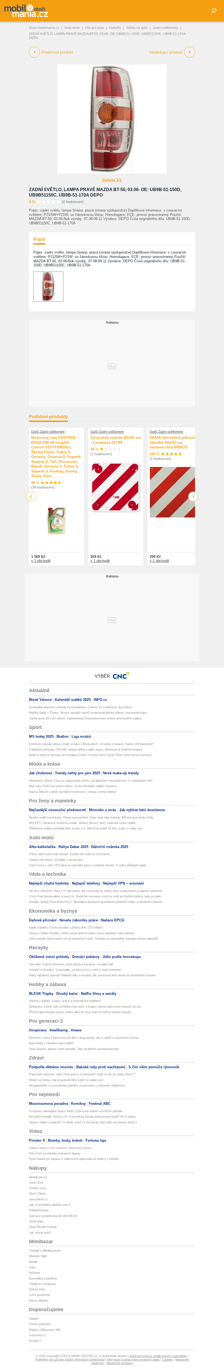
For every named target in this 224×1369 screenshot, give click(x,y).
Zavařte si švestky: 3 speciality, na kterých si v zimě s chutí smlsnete (75, 969)
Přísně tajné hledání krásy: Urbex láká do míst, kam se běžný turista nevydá (80, 1012)
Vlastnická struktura (119, 1363)
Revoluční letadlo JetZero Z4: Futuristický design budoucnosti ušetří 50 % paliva (82, 1116)
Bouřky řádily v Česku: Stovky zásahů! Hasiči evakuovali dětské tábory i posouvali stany (88, 712)
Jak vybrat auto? (40, 1232)
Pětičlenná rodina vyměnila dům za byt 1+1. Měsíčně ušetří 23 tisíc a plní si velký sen (85, 828)
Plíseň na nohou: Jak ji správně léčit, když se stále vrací (66, 1080)
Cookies (167, 1359)
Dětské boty (37, 1289)
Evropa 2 (35, 1340)
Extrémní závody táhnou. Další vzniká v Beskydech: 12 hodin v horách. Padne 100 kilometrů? (91, 744)
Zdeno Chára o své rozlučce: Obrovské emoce (60, 1148)
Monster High (38, 1256)
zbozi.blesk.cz (38, 1199)
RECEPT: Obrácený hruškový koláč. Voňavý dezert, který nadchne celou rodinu (82, 823)
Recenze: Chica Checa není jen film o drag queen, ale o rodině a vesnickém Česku (84, 1037)
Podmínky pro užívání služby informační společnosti (69, 1359)
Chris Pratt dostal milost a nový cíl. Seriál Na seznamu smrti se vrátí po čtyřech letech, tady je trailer (95, 896)
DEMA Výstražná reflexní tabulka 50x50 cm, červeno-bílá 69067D (172, 442)
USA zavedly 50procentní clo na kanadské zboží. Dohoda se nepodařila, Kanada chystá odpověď (93, 938)
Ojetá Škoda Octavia (43, 1226)
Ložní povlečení (39, 1294)
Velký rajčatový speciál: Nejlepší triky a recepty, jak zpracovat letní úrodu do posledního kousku (92, 975)
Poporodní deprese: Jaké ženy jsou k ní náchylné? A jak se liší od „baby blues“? (82, 1074)
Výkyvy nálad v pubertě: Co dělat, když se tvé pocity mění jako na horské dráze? (83, 1122)
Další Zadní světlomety (48, 432)
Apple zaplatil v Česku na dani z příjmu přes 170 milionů (65, 927)
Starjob (33, 1318)
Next (193, 496)
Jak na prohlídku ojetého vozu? (49, 1204)
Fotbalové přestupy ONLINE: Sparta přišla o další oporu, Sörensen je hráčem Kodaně (85, 749)
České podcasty (40, 1324)
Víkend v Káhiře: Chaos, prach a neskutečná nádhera (64, 1000)
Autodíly (115, 28)
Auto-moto (72, 28)
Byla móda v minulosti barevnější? (51, 1043)
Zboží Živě (36, 1182)
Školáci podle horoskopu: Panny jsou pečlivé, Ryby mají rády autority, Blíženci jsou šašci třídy (91, 817)
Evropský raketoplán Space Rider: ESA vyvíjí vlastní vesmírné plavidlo (75, 1111)
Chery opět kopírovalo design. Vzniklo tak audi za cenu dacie (69, 854)
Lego (32, 1267)
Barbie (33, 1261)
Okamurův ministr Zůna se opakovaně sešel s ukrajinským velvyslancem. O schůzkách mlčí (90, 780)
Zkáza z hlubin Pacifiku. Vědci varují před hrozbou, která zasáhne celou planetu (81, 933)
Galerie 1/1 (112, 180)
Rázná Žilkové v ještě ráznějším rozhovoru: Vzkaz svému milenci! (73, 791)
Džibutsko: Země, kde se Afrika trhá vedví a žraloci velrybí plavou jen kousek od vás (85, 1006)
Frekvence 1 (37, 1335)
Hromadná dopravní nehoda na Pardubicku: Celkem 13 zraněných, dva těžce (80, 707)
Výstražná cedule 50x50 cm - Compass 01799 (115, 440)
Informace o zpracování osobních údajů (133, 1359)
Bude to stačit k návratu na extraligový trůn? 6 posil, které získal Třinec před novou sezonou (90, 755)
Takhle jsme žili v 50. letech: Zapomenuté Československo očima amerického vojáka (85, 718)
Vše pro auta (94, 28)
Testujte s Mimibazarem (44, 1250)
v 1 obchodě (41, 561)
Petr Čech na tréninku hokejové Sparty (54, 1153)
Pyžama (34, 1272)
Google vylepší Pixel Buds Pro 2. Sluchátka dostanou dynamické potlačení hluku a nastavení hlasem (95, 901)
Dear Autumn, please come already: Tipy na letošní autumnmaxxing (73, 1048)
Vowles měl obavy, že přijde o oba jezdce (56, 859)
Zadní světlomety (165, 28)
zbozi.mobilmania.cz (44, 28)
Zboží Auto (36, 1221)
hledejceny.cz (38, 1177)
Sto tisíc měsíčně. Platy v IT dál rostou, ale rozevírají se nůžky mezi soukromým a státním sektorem (95, 890)
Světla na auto (137, 28)
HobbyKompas (39, 1210)
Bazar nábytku (38, 1300)
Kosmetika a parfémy (43, 1278)
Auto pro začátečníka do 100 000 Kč (53, 1216)
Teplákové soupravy (42, 1283)
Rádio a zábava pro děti (44, 1329)
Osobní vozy (37, 1188)
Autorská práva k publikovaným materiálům (158, 1356)
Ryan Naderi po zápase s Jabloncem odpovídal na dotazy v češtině (74, 1158)
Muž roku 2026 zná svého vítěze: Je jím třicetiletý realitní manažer (73, 786)
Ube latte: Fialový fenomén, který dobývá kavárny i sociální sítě (71, 964)
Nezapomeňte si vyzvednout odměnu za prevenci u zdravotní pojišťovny (77, 1085)
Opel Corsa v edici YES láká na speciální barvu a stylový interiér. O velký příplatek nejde (87, 865)
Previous (31, 496)
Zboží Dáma (37, 1193)
